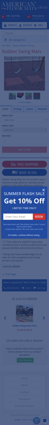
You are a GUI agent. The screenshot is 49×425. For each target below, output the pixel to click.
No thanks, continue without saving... (24, 235)
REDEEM (39, 216)
